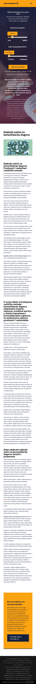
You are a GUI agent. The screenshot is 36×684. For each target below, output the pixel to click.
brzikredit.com (24, 669)
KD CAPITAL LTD (22, 661)
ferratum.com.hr (25, 677)
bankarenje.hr (21, 675)
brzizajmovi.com (18, 671)
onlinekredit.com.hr (22, 673)
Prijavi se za (18, 67)
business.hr (26, 667)
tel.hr (26, 671)
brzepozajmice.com (12, 669)
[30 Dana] (9, 56)
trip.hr (17, 677)
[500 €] (12, 37)
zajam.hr (9, 671)
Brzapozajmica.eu (13, 659)
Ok (27, 682)
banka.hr (18, 667)
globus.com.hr (9, 679)
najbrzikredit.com (9, 675)
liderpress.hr (9, 677)
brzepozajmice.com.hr (23, 679)
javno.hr (29, 675)
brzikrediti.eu (10, 673)
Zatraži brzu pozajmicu (15, 638)
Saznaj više (31, 682)
